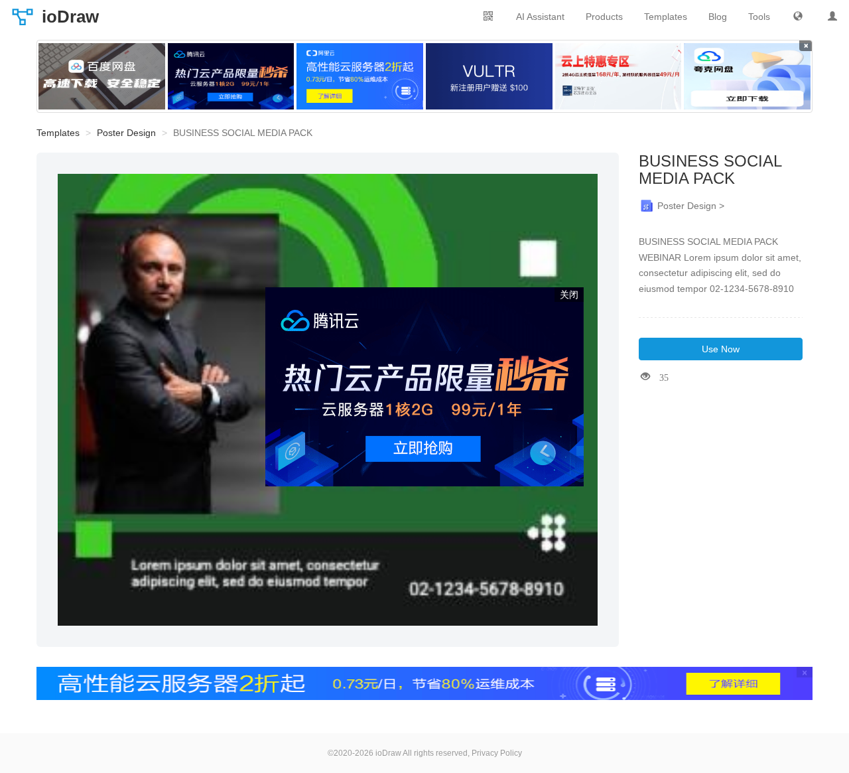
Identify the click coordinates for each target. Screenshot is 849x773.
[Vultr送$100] (489, 76)
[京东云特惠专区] (618, 76)
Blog (717, 16)
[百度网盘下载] (101, 76)
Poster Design (126, 132)
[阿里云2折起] (359, 76)
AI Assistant (540, 16)
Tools (759, 16)
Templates (665, 16)
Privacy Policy (497, 753)
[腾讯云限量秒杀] (231, 76)
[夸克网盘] (747, 76)
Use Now (721, 349)
